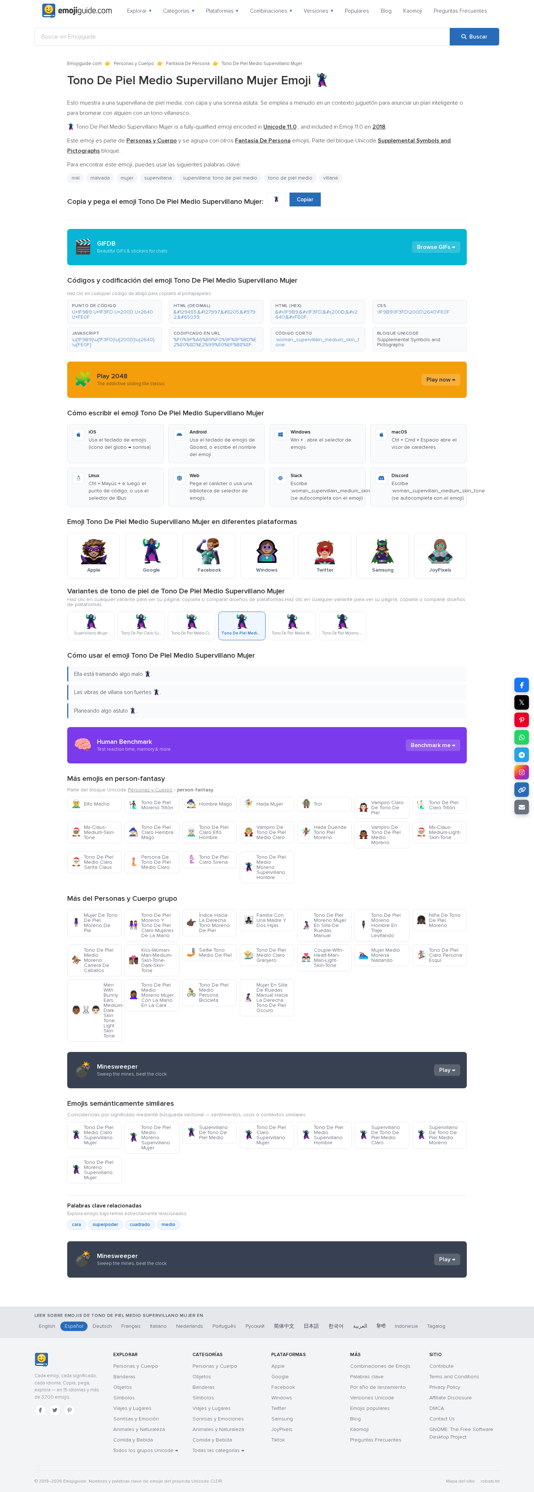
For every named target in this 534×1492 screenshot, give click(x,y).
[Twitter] (55, 1410)
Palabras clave (367, 1377)
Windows (281, 1398)
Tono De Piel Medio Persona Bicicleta (207, 992)
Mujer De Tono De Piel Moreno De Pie (94, 922)
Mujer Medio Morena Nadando (379, 955)
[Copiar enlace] (521, 789)
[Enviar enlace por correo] (521, 807)
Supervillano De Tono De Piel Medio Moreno (437, 1135)
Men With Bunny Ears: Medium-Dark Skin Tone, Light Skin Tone (96, 1010)
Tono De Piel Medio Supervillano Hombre (322, 1135)
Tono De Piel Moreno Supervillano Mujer (92, 1170)
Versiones (318, 11)
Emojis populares (370, 1408)
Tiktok (278, 1440)
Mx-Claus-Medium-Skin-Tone (93, 832)
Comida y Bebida (133, 1440)
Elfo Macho (90, 804)
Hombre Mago (209, 804)
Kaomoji (412, 11)
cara (76, 1224)
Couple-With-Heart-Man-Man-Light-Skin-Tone (322, 957)
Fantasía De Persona (188, 63)
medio (168, 1224)
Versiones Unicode (372, 1398)
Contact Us (442, 1419)
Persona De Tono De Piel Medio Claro (150, 862)
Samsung (282, 1419)
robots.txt (490, 1481)
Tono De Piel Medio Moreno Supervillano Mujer (150, 1137)
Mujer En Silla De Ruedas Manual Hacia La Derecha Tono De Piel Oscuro (266, 997)
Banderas (124, 1377)
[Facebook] (40, 1410)
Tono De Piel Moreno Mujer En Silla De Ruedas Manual (323, 925)
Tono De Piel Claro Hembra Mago (151, 832)
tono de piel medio (290, 178)
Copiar (305, 199)
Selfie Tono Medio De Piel (209, 952)
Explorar (139, 11)
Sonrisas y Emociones (218, 1419)
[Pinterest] (69, 1410)
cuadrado (140, 1224)
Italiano (158, 1326)
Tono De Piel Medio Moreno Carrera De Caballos (92, 960)
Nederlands (189, 1326)
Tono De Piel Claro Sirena (207, 859)
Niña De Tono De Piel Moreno (438, 920)
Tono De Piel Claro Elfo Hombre (207, 832)
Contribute (441, 1366)
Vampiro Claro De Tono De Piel (381, 807)
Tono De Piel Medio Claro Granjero (265, 955)
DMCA (436, 1408)
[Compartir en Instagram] (521, 772)
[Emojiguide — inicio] (41, 1359)
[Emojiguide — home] (77, 11)
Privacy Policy (444, 1387)
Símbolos (124, 1398)
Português (224, 1326)
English (47, 1326)
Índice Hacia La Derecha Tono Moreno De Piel (208, 922)
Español (74, 1326)
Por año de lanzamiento (378, 1387)
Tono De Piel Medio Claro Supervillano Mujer (92, 1135)
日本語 (311, 1326)
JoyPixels (281, 1429)
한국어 (336, 1326)
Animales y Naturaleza (139, 1429)
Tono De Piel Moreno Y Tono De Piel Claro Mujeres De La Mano (151, 925)
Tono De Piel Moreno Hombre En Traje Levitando (380, 925)
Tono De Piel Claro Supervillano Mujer (265, 1135)
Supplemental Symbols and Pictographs (408, 342)
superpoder (105, 1224)
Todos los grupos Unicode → (145, 1450)
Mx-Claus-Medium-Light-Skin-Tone (438, 832)
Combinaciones (271, 11)
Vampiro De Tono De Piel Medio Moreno (380, 835)
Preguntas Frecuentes (460, 11)
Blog (386, 11)
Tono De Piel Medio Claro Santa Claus (92, 862)
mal (76, 178)
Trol (311, 804)
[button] (114, 312)
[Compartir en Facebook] (521, 685)
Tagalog (436, 1326)
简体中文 (284, 1326)
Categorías (178, 11)
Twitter (278, 1408)
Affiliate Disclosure (450, 1398)
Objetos (122, 1387)
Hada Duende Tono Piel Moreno (324, 832)
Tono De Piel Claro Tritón (437, 805)
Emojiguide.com (84, 63)
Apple (278, 1366)
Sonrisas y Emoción (136, 1419)
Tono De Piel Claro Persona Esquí (439, 955)
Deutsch (102, 1326)
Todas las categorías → (218, 1450)
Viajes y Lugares (132, 1408)
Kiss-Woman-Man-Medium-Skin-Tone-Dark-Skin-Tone (150, 960)
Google (280, 1377)
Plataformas (222, 11)
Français (131, 1326)
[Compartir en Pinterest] (521, 720)
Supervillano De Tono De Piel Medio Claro (379, 1135)
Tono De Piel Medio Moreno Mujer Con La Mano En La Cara (151, 995)
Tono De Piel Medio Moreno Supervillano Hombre (265, 867)
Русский (255, 1326)
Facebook (283, 1387)
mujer (127, 178)
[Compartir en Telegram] (521, 754)
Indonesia (406, 1326)
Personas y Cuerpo (134, 63)
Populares (357, 11)
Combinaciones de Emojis (380, 1366)
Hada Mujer (263, 804)
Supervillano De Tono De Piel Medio (207, 1132)
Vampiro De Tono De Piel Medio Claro (265, 832)
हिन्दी (381, 1326)
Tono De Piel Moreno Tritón (151, 805)
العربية (360, 1326)
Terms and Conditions (454, 1377)
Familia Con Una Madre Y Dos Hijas (265, 920)
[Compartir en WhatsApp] (521, 737)
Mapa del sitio (460, 1481)
